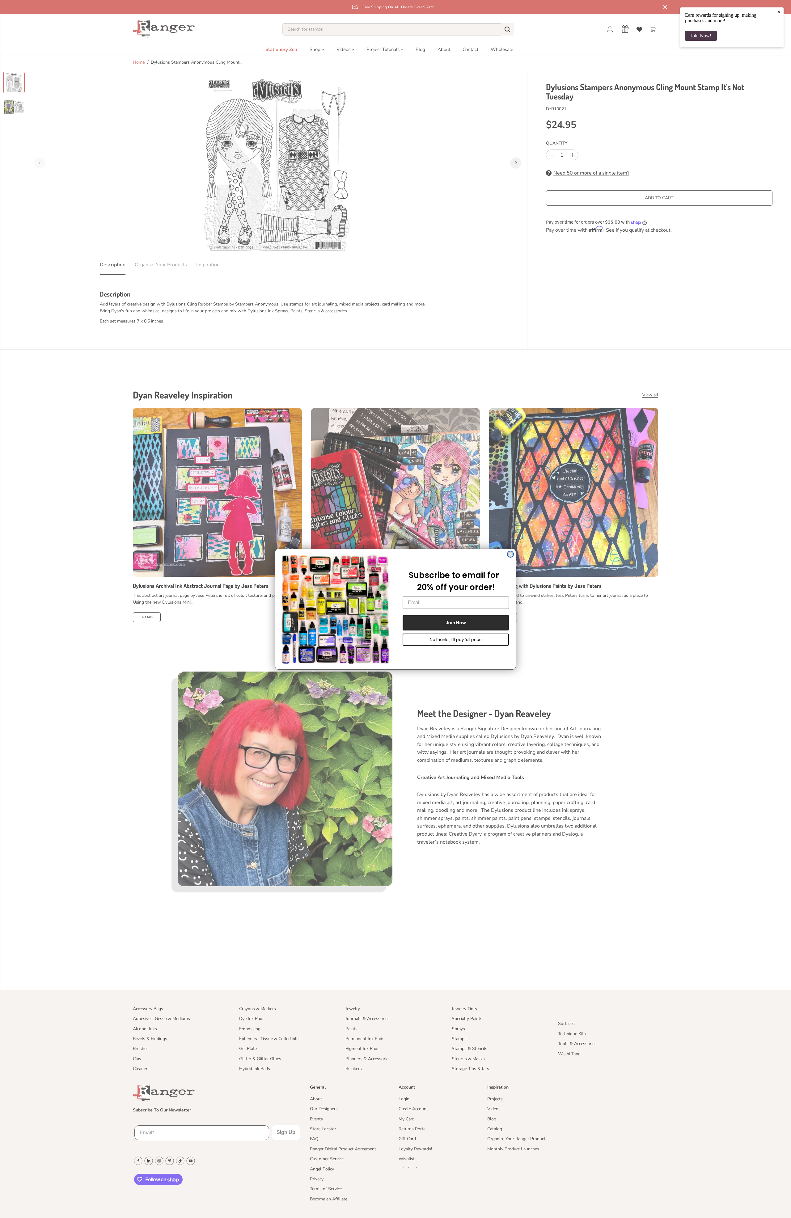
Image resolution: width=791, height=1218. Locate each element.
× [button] (778, 11)
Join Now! (701, 35)
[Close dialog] (510, 554)
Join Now (456, 623)
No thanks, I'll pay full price (456, 640)
